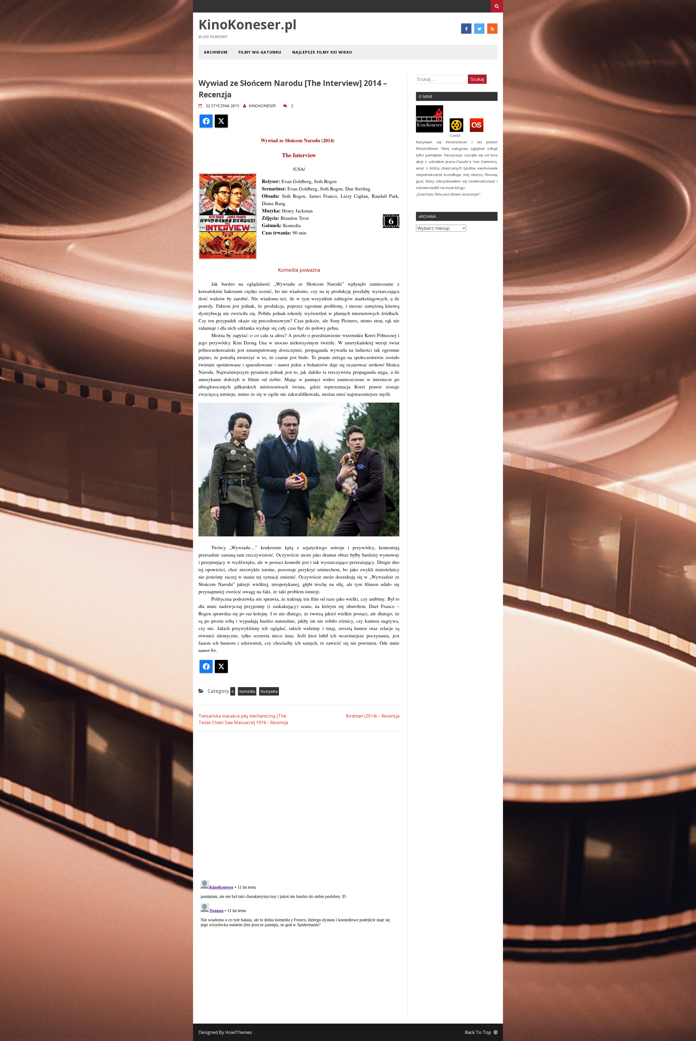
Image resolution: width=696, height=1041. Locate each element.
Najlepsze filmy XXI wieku (322, 52)
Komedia (247, 691)
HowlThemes (238, 1032)
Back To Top (478, 1032)
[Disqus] (298, 805)
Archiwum (216, 52)
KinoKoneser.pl (247, 24)
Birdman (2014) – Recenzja (372, 716)
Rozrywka (269, 691)
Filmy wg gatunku (259, 52)
